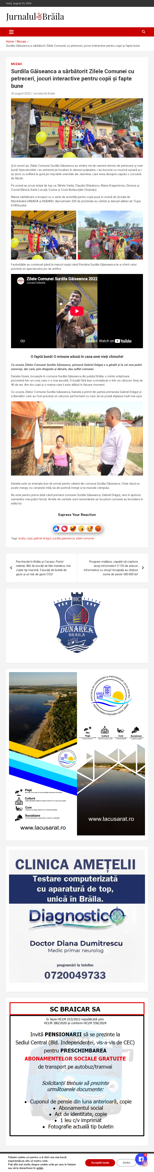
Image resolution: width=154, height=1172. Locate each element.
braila (21, 538)
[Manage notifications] (144, 1163)
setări (39, 1168)
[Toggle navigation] (11, 32)
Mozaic (16, 64)
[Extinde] (140, 855)
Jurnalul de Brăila (44, 93)
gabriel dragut (42, 538)
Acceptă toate (100, 1163)
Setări (126, 1163)
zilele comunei (85, 538)
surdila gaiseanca (64, 538)
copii (29, 538)
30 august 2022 (21, 93)
